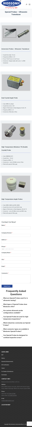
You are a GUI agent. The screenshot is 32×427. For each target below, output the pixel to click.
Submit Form (7, 286)
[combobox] (3, 249)
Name (3, 225)
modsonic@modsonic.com (7, 400)
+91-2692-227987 (11, 393)
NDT (2, 354)
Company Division (6, 233)
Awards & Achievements (7, 361)
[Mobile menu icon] (30, 4)
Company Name (6, 252)
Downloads (4, 374)
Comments (4, 273)
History (3, 358)
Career (3, 368)
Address (4, 239)
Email (3, 266)
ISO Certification (5, 364)
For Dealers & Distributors (7, 371)
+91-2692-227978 (12, 395)
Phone (3, 246)
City (2, 259)
